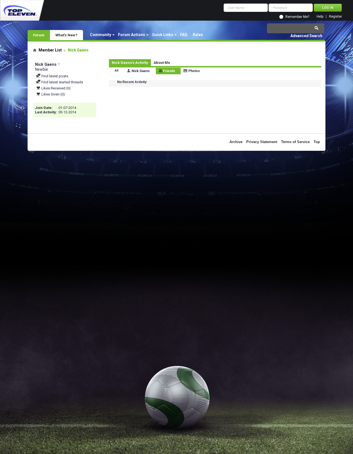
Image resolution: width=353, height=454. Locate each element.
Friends (169, 71)
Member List (50, 50)
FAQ (183, 34)
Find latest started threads (62, 82)
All (116, 70)
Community (100, 34)
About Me (162, 63)
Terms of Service (295, 142)
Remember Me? (297, 17)
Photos (194, 71)
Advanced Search (306, 36)
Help (320, 16)
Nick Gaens (141, 71)
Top (317, 142)
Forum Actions (131, 34)
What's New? (66, 35)
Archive (235, 142)
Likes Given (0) (53, 94)
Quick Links (162, 34)
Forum (38, 35)
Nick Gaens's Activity (130, 63)
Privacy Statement (261, 142)
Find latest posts (54, 76)
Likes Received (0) (56, 88)
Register (335, 16)
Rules (198, 34)
